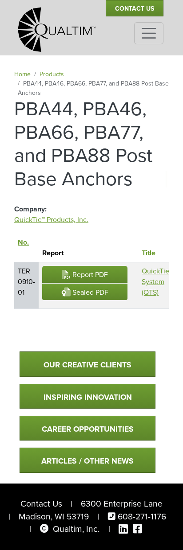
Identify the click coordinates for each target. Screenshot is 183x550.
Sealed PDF (89, 292)
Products (52, 74)
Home (22, 74)
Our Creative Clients (87, 365)
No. (23, 247)
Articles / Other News (87, 461)
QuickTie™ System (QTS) (157, 281)
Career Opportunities (88, 429)
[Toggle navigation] (148, 33)
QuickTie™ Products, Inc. (51, 220)
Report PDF (89, 274)
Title (148, 253)
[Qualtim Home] (56, 26)
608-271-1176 (142, 516)
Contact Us (134, 8)
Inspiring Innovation (88, 397)
